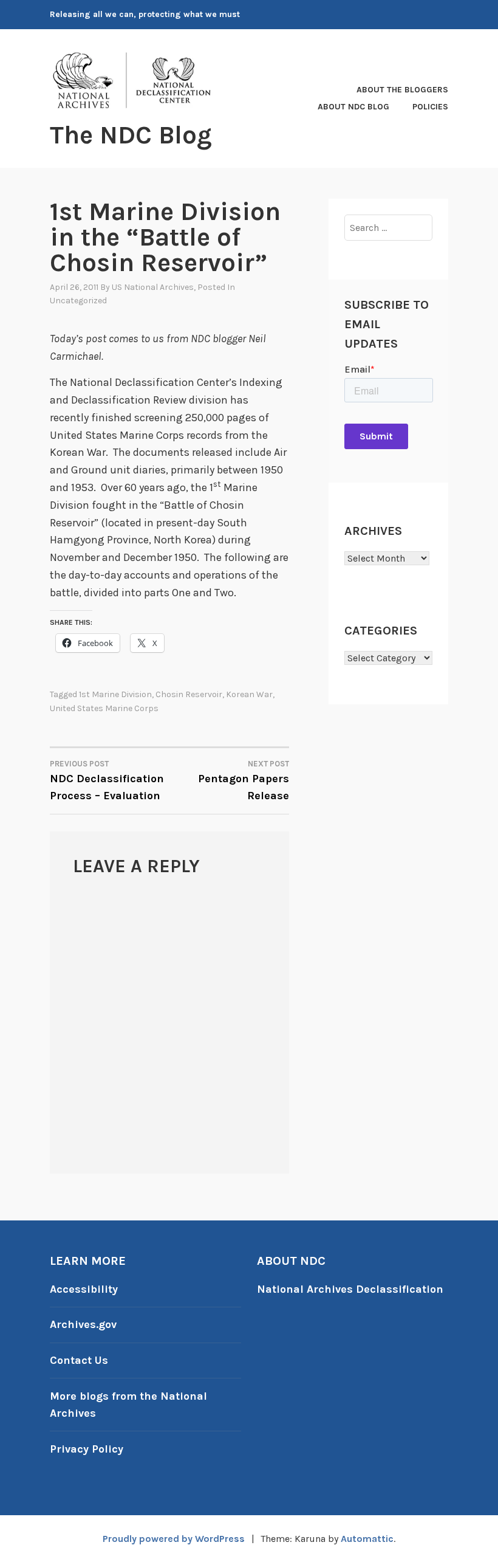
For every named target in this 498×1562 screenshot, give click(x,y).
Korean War (249, 694)
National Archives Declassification (350, 1289)
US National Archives (153, 287)
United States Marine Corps (104, 708)
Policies (430, 106)
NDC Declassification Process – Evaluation (107, 781)
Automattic (367, 1538)
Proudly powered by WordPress (174, 1538)
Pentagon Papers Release (243, 781)
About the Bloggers (402, 89)
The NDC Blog (131, 135)
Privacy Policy (86, 1449)
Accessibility (84, 1289)
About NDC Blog (353, 106)
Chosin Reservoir (188, 694)
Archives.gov (83, 1324)
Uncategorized (78, 300)
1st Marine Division (115, 694)
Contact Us (79, 1360)
